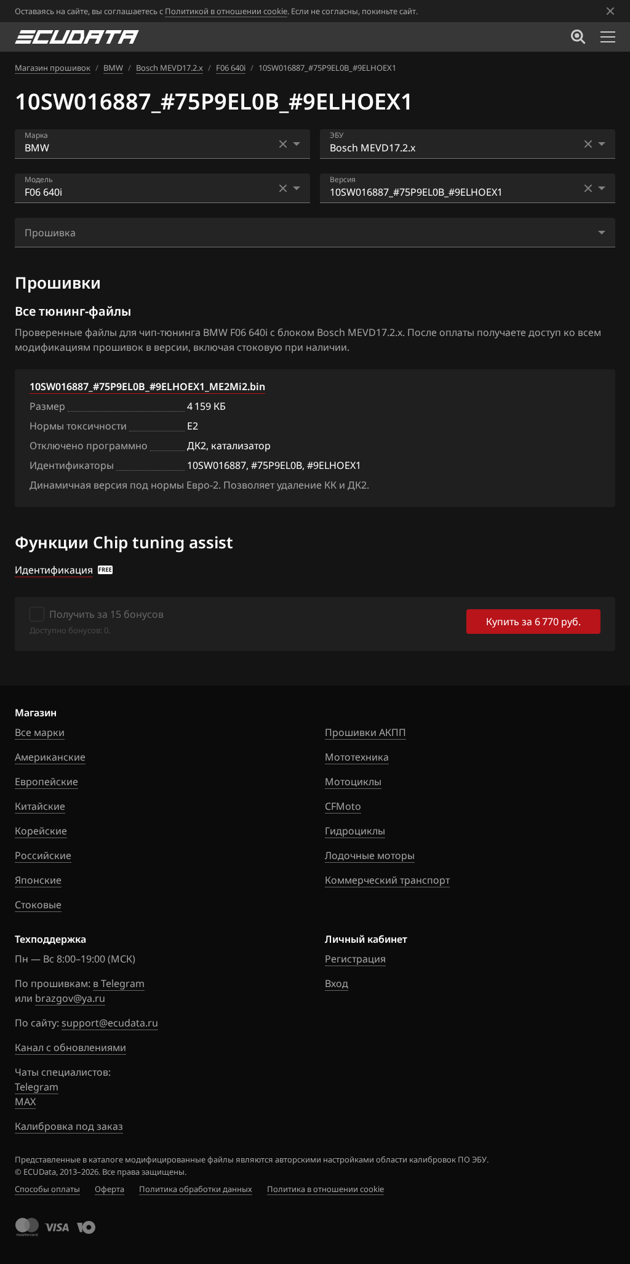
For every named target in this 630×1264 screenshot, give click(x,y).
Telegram (36, 1087)
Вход (336, 983)
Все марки (40, 732)
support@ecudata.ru (110, 1023)
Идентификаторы (72, 465)
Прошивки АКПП (365, 732)
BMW (113, 67)
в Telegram (119, 983)
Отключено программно (89, 445)
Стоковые (38, 904)
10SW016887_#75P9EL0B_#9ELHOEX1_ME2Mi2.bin (147, 386)
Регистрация (355, 959)
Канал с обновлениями (70, 1047)
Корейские (41, 831)
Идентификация (54, 570)
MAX (25, 1101)
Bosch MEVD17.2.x (169, 67)
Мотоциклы (353, 781)
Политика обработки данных (195, 1188)
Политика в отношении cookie (325, 1188)
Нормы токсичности (78, 426)
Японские (38, 880)
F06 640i (230, 67)
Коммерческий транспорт (387, 880)
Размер (47, 406)
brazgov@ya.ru (70, 998)
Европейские (46, 781)
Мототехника (357, 757)
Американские (50, 757)
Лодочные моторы (370, 855)
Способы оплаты (47, 1188)
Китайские (40, 806)
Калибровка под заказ (69, 1126)
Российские (43, 855)
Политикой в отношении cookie (226, 11)
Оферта (109, 1188)
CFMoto (343, 806)
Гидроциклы (355, 831)
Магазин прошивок (52, 67)
